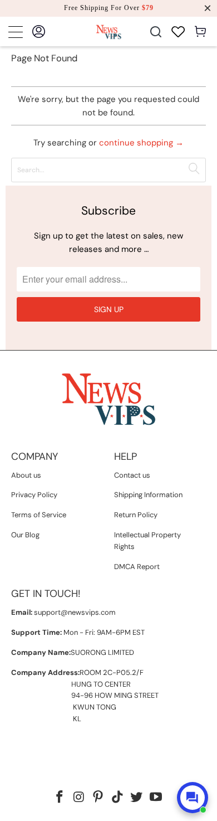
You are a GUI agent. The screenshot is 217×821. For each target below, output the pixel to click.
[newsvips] (108, 31)
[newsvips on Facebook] (59, 798)
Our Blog (25, 535)
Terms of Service (38, 514)
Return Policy (135, 514)
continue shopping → (141, 142)
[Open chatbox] (192, 797)
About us (26, 475)
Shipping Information (148, 494)
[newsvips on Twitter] (137, 798)
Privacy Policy (34, 494)
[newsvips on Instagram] (79, 798)
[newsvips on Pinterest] (98, 798)
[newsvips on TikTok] (118, 798)
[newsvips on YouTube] (156, 798)
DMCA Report (137, 566)
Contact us (132, 475)
